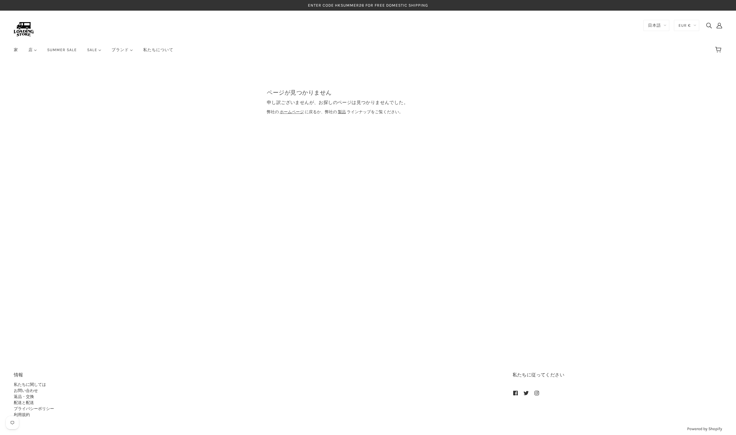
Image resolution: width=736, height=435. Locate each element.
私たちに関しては (30, 384)
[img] (709, 25)
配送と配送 (24, 402)
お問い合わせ (26, 390)
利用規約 (22, 414)
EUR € (684, 25)
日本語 (654, 25)
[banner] (24, 28)
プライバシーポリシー (34, 408)
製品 (342, 111)
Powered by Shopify (704, 428)
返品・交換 (24, 396)
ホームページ (292, 111)
